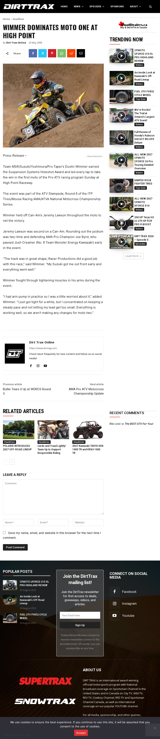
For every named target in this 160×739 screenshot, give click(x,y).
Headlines (18, 19)
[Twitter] (42, 53)
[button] (150, 6)
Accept (81, 732)
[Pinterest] (52, 53)
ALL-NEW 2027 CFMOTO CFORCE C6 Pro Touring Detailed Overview (143, 161)
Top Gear (141, 99)
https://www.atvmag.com (43, 348)
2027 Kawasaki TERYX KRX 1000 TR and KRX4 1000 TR (88, 449)
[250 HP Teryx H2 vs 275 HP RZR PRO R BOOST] (121, 223)
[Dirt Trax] (16, 6)
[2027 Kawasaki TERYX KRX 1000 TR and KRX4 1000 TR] (88, 429)
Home (6, 19)
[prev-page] (5, 461)
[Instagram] (38, 364)
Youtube (128, 616)
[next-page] (12, 461)
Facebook (129, 592)
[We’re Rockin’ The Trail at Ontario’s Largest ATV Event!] (121, 115)
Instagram (129, 603)
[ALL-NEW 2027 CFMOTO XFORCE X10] (121, 204)
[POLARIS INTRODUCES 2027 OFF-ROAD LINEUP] (18, 429)
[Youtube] (45, 364)
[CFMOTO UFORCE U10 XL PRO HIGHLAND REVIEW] (121, 56)
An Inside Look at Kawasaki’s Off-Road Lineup (144, 76)
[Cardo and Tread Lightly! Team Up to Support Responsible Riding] (53, 429)
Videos (139, 64)
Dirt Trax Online (16, 42)
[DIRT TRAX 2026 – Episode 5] (121, 242)
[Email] (81, 53)
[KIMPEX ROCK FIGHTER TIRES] (121, 186)
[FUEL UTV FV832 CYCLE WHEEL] (121, 97)
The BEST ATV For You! (139, 424)
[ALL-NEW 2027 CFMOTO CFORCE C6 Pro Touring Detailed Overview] (121, 160)
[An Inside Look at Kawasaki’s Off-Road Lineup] (121, 78)
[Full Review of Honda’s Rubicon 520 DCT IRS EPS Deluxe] (121, 137)
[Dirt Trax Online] (15, 354)
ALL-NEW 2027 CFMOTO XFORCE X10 (143, 202)
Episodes (140, 243)
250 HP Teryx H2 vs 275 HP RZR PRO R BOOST (144, 221)
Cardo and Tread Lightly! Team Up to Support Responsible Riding (52, 449)
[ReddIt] (71, 53)
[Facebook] (33, 53)
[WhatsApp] (62, 53)
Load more (132, 256)
